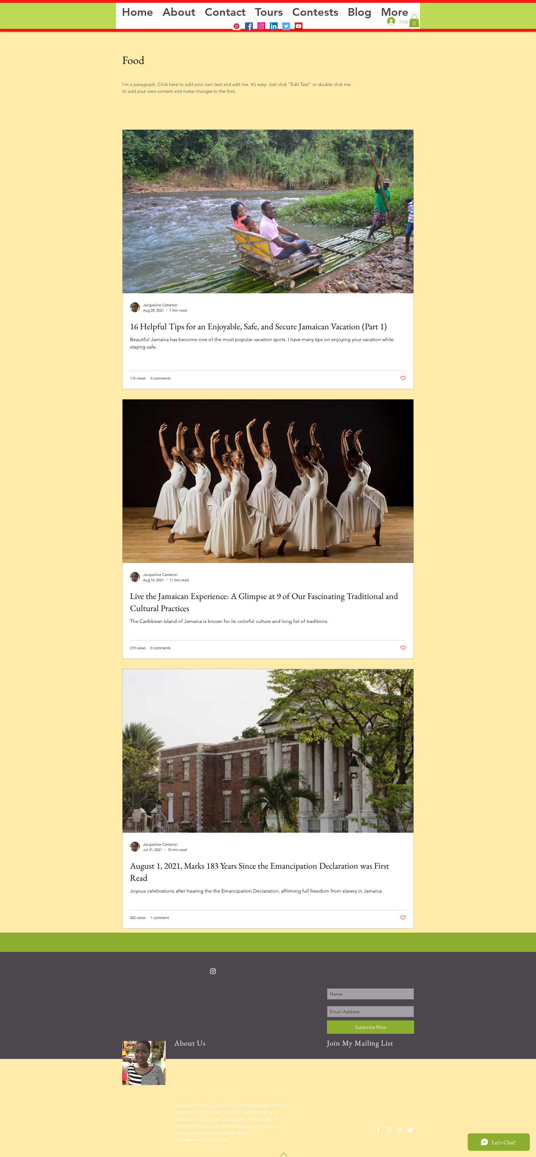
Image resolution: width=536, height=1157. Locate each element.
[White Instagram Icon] (213, 971)
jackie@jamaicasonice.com (201, 1140)
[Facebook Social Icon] (249, 26)
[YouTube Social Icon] (298, 26)
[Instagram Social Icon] (261, 26)
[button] (414, 20)
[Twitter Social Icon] (286, 26)
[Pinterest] (236, 26)
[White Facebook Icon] (378, 1130)
